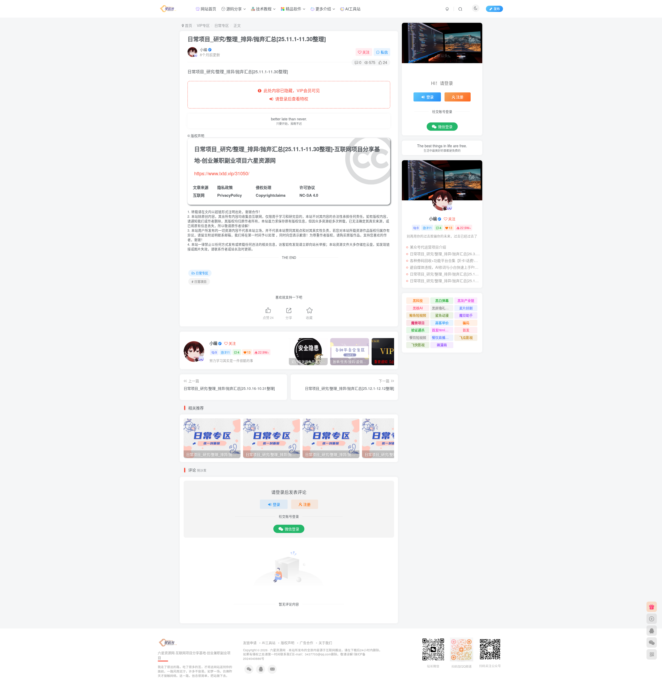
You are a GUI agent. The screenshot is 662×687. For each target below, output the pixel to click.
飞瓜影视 (466, 337)
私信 (384, 52)
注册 (307, 504)
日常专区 (221, 25)
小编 (203, 49)
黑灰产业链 (465, 300)
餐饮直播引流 (442, 337)
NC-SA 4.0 (308, 195)
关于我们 (325, 642)
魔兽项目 (418, 322)
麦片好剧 (466, 307)
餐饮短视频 (417, 337)
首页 (188, 25)
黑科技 (418, 300)
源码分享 (233, 8)
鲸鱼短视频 (417, 315)
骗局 (466, 322)
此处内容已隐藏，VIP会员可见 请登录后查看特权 (290, 94)
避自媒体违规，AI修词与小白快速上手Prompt (445, 267)
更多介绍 (322, 8)
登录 (276, 504)
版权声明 (287, 642)
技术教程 (263, 8)
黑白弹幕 (442, 300)
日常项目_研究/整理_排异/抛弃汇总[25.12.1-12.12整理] (445, 273)
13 (249, 352)
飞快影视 (418, 344)
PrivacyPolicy (229, 195)
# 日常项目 (199, 281)
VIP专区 (203, 25)
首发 (466, 329)
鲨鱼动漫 (442, 315)
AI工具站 (352, 8)
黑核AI (418, 307)
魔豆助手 (466, 315)
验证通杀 (418, 329)
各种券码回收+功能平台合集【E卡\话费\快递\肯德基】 (445, 260)
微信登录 (292, 528)
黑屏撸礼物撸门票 (442, 307)
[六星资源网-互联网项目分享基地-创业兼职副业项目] (168, 642)
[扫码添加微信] (651, 642)
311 (227, 352)
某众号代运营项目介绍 (428, 247)
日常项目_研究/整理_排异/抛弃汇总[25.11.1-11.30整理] (256, 39)
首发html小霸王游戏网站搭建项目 (442, 329)
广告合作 (306, 642)
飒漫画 (442, 344)
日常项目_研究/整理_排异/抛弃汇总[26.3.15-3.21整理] (445, 253)
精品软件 (293, 8)
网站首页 (208, 8)
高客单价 (442, 322)
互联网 (199, 195)
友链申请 (250, 642)
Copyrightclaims (270, 195)
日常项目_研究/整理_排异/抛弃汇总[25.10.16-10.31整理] (445, 280)
